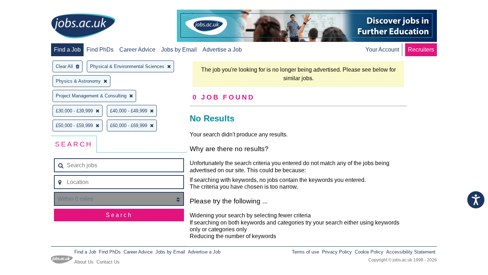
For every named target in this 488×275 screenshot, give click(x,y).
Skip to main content (28, 6)
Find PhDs (100, 50)
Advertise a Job (222, 50)
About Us (84, 262)
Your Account (382, 50)
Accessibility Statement (410, 252)
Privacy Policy (337, 252)
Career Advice (137, 50)
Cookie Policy (369, 252)
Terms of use (305, 252)
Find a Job (67, 50)
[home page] (83, 26)
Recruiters (421, 50)
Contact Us (108, 262)
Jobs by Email (179, 50)
